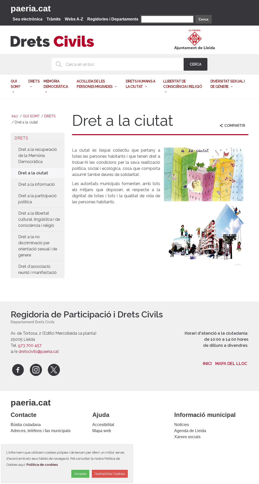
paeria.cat (31, 8)
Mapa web (101, 431)
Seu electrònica (27, 19)
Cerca (203, 19)
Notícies (181, 424)
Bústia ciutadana (26, 424)
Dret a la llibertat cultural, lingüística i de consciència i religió (39, 219)
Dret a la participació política (37, 198)
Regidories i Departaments (112, 19)
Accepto (80, 474)
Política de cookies (42, 465)
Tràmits (54, 19)
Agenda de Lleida (190, 431)
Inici (15, 116)
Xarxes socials (187, 437)
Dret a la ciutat (33, 173)
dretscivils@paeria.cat (38, 351)
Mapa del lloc (231, 363)
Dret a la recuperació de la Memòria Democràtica (37, 155)
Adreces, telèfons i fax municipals (41, 431)
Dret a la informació (36, 184)
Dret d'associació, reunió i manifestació (37, 269)
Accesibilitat (103, 424)
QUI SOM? (31, 116)
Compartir (234, 126)
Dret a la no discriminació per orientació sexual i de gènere (37, 245)
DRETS (49, 116)
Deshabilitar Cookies (110, 474)
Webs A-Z (74, 19)
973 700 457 (29, 345)
